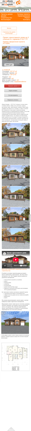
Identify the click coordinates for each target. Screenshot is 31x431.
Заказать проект (13, 86)
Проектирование (24, 16)
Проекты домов (6, 14)
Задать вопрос (13, 90)
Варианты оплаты (13, 100)
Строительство (6, 17)
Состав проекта (13, 95)
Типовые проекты (23, 14)
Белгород (12, 6)
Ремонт (27, 17)
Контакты (26, 19)
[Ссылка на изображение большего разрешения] (15, 357)
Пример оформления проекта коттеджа (14, 42)
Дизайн (3, 16)
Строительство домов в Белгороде (9, 32)
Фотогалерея (6, 19)
